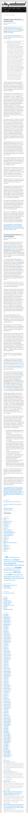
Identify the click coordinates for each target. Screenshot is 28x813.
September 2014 (7, 641)
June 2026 (6, 614)
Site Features (6, 548)
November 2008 (7, 738)
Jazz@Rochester (7, 600)
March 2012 (6, 684)
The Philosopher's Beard (9, 593)
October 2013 (6, 657)
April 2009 (6, 731)
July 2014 (6, 644)
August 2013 (6, 660)
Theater (13, 488)
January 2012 (6, 687)
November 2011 (7, 689)
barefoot (6, 560)
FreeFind (10, 509)
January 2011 (6, 701)
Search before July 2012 (8, 508)
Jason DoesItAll (7, 586)
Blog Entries (9, 224)
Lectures (20, 487)
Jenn (19, 572)
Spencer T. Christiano (15, 260)
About (14, 8)
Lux (13, 574)
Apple (19, 488)
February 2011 (7, 699)
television (11, 229)
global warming (6, 572)
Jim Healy (6, 574)
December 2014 (7, 637)
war (14, 580)
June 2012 (6, 679)
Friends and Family (8, 531)
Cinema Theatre (17, 565)
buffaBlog (6, 598)
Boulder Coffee (11, 559)
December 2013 (7, 654)
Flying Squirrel (15, 570)
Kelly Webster (18, 381)
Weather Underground (8, 609)
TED (23, 578)
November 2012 (7, 672)
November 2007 (7, 755)
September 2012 (7, 675)
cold (23, 565)
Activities (5, 518)
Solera (19, 578)
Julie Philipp (10, 32)
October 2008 (6, 739)
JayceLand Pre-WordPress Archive (10, 504)
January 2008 (6, 752)
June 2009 (6, 728)
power (7, 229)
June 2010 (6, 711)
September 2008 (7, 741)
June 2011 (6, 695)
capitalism (6, 563)
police (19, 576)
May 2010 (5, 712)
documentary (12, 567)
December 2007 (7, 754)
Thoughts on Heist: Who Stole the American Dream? (13, 20)
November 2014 (7, 638)
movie (15, 574)
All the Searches (7, 761)
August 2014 (6, 642)
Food (5, 528)
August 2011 (6, 692)
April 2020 (6, 615)
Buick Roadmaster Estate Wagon (10, 561)
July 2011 (6, 694)
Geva (19, 570)
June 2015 (6, 628)
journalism (17, 228)
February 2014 (7, 651)
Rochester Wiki (7, 603)
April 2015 (6, 631)
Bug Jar (17, 560)
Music (5, 541)
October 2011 (6, 691)
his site (7, 283)
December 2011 (7, 688)
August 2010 (6, 708)
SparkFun (11, 492)
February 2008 (7, 751)
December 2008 (7, 737)
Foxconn (8, 489)
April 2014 (6, 648)
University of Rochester (8, 580)
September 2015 (7, 624)
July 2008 (6, 744)
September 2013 (7, 658)
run (14, 578)
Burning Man (6, 524)
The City (5, 608)
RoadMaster (8, 578)
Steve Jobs (11, 493)
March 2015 (6, 632)
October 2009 (6, 722)
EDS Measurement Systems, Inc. (10, 585)
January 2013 (6, 670)
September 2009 (7, 724)
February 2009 (7, 734)
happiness (11, 572)
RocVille (5, 606)
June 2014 (6, 645)
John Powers (13, 489)
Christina (10, 563)
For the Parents (15, 224)
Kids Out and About (8, 602)
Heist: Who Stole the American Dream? (13, 28)
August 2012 (6, 677)
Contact (18, 8)
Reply (14, 229)
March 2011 (6, 698)
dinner (8, 568)
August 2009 (6, 725)
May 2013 (5, 664)
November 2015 (7, 621)
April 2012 (6, 682)
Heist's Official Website (13, 37)
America (9, 557)
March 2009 (6, 732)
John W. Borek (19, 489)
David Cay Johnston (7, 227)
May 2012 (5, 681)
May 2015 (5, 630)
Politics (9, 225)
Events (9, 8)
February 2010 (7, 717)
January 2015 (6, 635)
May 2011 (5, 697)
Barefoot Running (7, 521)
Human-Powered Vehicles (9, 532)
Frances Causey (11, 29)
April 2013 (6, 665)
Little (10, 574)
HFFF (15, 572)
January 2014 (6, 652)
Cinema (14, 563)
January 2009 (6, 735)
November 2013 (7, 655)
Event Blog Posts (7, 501)
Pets (4, 544)
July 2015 (6, 627)
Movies (20, 224)
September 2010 (7, 707)
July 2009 (6, 727)
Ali (6, 556)
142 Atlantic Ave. (14, 249)
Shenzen (7, 492)
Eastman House (8, 570)
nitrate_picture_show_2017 (11, 576)
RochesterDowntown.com (9, 605)
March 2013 (6, 667)
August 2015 (6, 625)
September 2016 (7, 617)
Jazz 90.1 (5, 599)
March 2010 (6, 715)
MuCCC (20, 490)
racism (22, 576)
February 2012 (7, 685)
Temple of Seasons (8, 588)
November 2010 (7, 704)
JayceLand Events (7, 535)
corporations (19, 225)
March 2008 (6, 749)
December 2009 (7, 719)
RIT (4, 578)
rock (12, 578)
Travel (5, 551)
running (16, 578)
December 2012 (7, 671)
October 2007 (6, 756)
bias (15, 225)
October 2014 (6, 640)
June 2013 (6, 662)
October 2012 (6, 674)
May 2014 (5, 647)
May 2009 (5, 729)
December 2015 (7, 620)
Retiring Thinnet (7, 781)
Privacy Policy (6, 10)
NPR (4, 492)
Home (5, 8)
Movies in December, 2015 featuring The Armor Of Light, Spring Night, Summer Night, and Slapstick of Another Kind (13, 793)
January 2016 (6, 618)
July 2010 (6, 709)
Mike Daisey (17, 259)
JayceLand (7, 760)
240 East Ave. (19, 27)
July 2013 (6, 661)
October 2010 (6, 705)
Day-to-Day (6, 526)
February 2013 (7, 668)
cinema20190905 (8, 565)
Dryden (18, 567)
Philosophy (6, 225)
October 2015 (6, 622)
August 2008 (6, 742)
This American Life (19, 494)
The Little (14, 27)
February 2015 (7, 634)
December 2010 (7, 702)
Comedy (5, 525)
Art (4, 519)
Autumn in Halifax (16, 557)
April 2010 (6, 714)
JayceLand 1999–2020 (8, 771)
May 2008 (5, 746)
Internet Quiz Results (8, 534)
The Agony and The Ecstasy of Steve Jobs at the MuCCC (13, 235)
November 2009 (7, 721)
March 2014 (6, 650)
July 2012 (6, 678)
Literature (6, 538)
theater (14, 494)
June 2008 (6, 745)
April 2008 (6, 748)
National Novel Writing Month (10, 542)
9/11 (4, 557)
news (5, 229)
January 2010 (6, 718)
